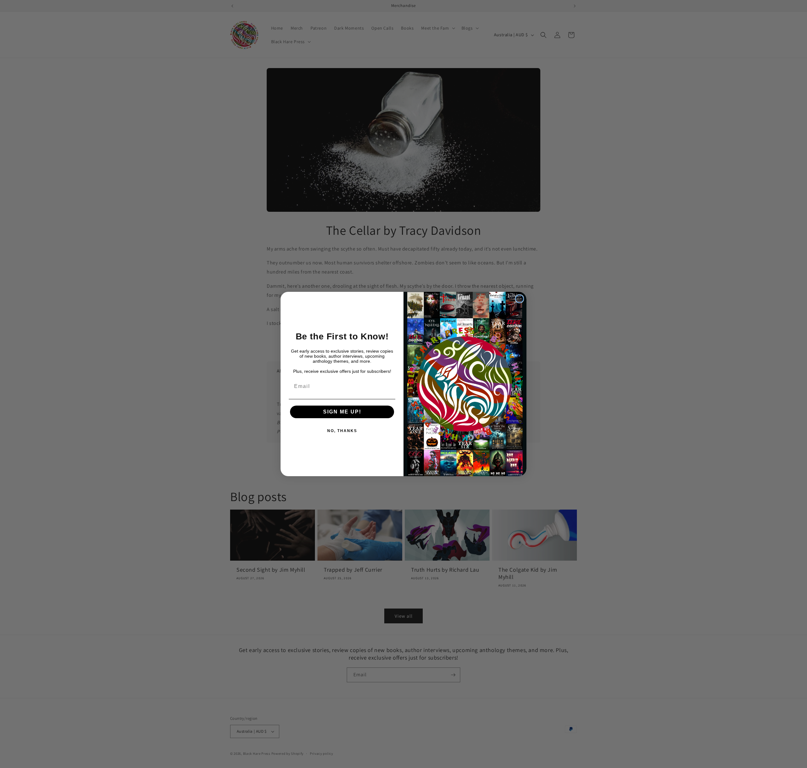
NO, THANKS (342, 431)
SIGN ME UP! (342, 411)
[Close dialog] (519, 299)
